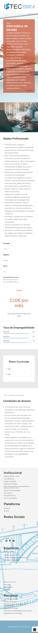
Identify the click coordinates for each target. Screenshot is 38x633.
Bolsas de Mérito (9, 552)
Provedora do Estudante (11, 555)
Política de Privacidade (10, 484)
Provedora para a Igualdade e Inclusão (15, 557)
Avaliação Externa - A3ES (11, 476)
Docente (6, 511)
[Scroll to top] (34, 629)
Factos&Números (9, 479)
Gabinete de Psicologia (11, 608)
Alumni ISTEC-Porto (10, 582)
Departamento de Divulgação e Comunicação (18, 611)
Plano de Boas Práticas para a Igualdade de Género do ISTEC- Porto (17, 487)
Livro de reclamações (10, 498)
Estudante (7, 508)
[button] (34, 6)
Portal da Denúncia (9, 495)
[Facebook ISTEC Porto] (10, 541)
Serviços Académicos (10, 601)
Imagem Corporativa (10, 481)
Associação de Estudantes (12, 560)
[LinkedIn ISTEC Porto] (13, 541)
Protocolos (7, 584)
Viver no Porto (8, 587)
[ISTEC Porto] (19, 6)
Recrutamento (8, 493)
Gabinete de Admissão (11, 599)
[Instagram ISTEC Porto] (6, 541)
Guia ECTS (7, 590)
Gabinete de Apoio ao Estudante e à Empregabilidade (15, 604)
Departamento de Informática (13, 613)
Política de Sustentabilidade (12, 490)
